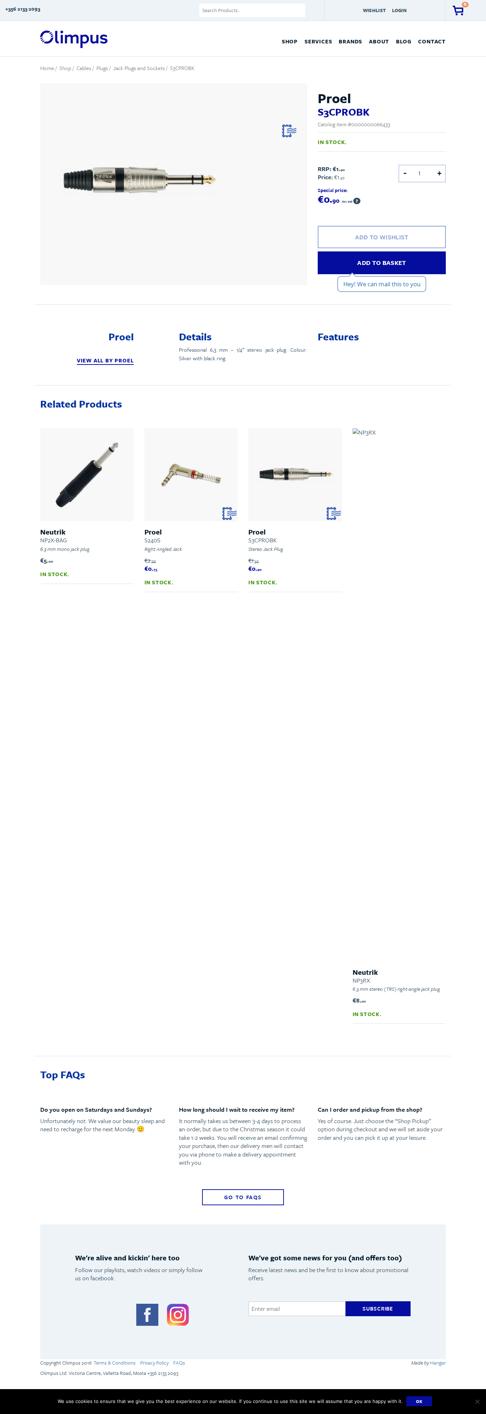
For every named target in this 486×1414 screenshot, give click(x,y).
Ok (419, 1401)
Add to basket (381, 262)
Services (318, 41)
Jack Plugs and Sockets (139, 68)
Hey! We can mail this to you (382, 284)
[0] (458, 10)
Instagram (178, 1314)
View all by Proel (105, 360)
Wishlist (374, 10)
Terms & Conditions (115, 1362)
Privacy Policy (154, 1362)
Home (47, 68)
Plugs (102, 68)
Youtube (117, 1314)
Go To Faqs (243, 1197)
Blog (403, 41)
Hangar (437, 1362)
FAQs (179, 1362)
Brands (350, 41)
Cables (83, 68)
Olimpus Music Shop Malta (73, 39)
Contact (432, 41)
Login (399, 10)
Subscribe (378, 1308)
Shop (290, 41)
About (379, 41)
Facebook (147, 1314)
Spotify (86, 1314)
